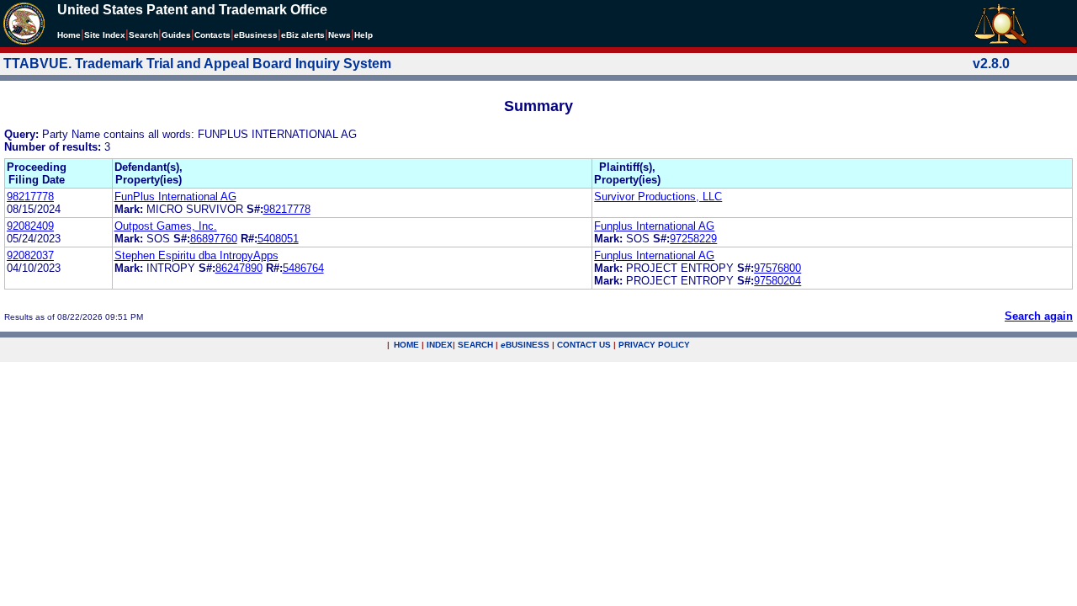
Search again (1039, 316)
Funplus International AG (654, 226)
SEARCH (475, 344)
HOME (406, 344)
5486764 (303, 268)
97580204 (777, 280)
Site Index (104, 35)
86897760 (213, 238)
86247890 (239, 268)
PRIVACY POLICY (654, 344)
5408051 (278, 238)
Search (143, 35)
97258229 (693, 238)
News (339, 35)
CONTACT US (584, 344)
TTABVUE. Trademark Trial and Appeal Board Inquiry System (197, 63)
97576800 (777, 268)
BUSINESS (525, 344)
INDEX (440, 344)
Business (256, 35)
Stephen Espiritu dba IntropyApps (196, 255)
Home (69, 35)
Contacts (212, 35)
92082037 (30, 255)
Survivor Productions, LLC (658, 196)
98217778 (30, 196)
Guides (176, 35)
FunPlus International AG (175, 196)
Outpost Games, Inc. (165, 226)
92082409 (30, 226)
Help (363, 35)
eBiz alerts (303, 35)
